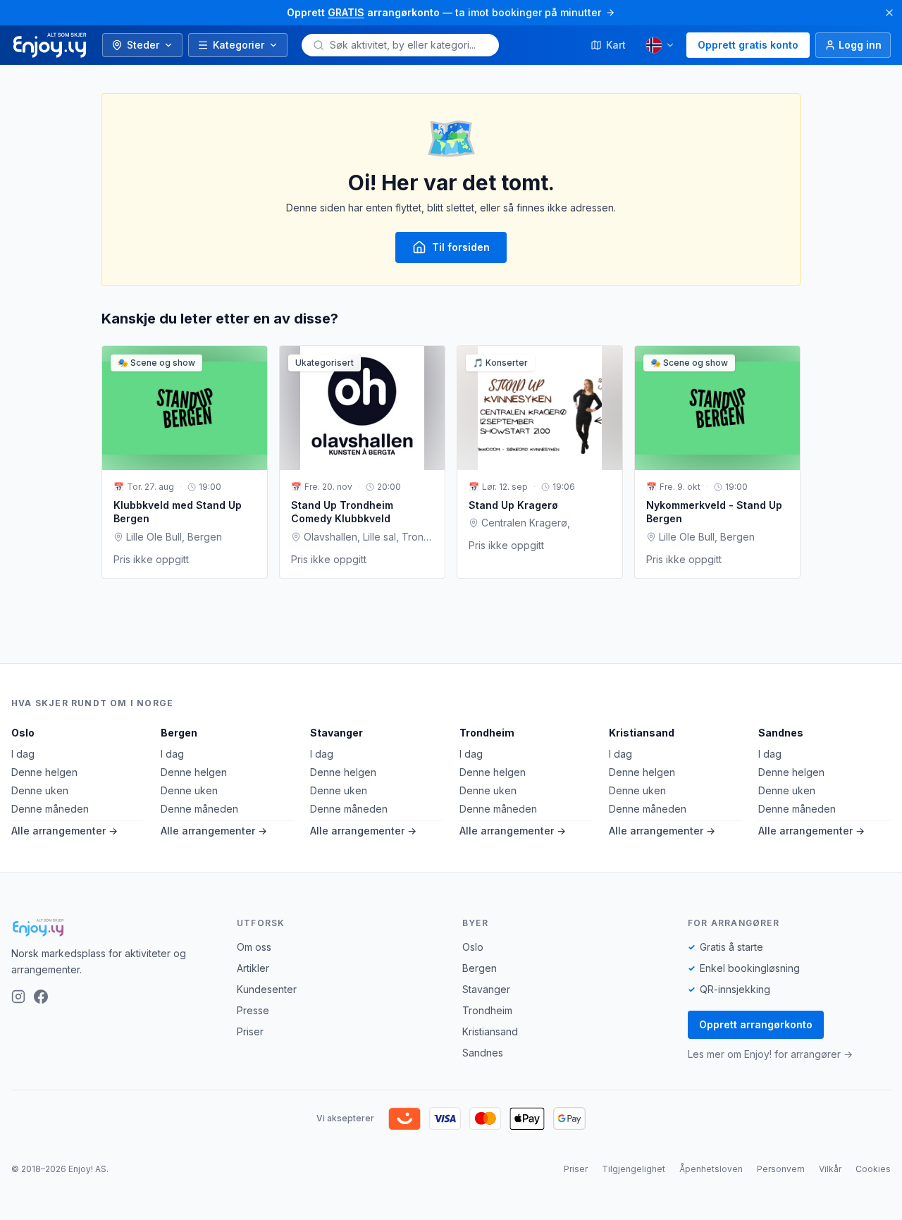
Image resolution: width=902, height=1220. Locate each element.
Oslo (23, 733)
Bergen (179, 733)
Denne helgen (44, 772)
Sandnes (780, 733)
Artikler (253, 968)
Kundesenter (267, 989)
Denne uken (39, 790)
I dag (23, 754)
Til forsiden (461, 247)
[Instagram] (18, 997)
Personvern (781, 1169)
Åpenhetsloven (711, 1169)
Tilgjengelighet (633, 1169)
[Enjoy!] (112, 927)
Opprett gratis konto (748, 45)
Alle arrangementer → (64, 831)
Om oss (254, 947)
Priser (250, 1031)
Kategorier (238, 45)
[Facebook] (41, 997)
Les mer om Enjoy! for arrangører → (770, 1054)
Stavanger (336, 733)
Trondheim (486, 733)
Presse (253, 1010)
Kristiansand (641, 733)
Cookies (873, 1169)
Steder (143, 45)
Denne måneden (50, 809)
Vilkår (830, 1169)
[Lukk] (889, 13)
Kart (616, 45)
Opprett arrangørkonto (756, 1024)
